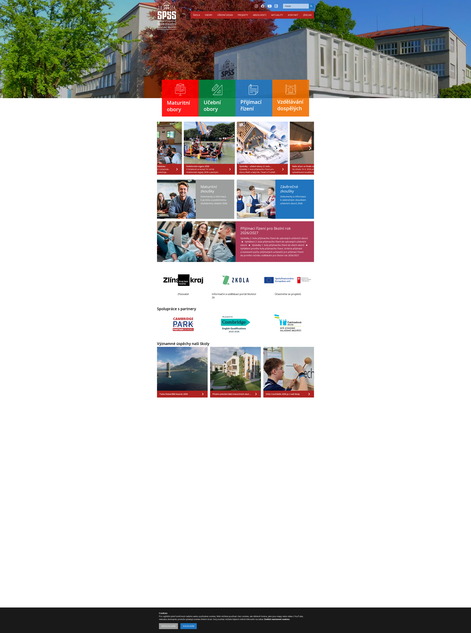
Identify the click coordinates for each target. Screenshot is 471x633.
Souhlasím (188, 626)
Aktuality (277, 14)
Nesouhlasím (168, 626)
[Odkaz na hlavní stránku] (167, 15)
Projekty (243, 14)
